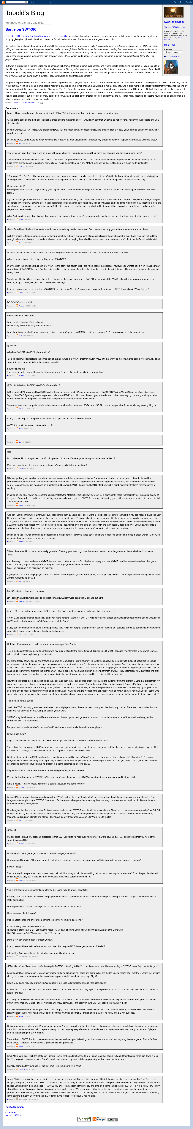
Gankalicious (23, 601)
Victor (21, 429)
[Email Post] (41, 102)
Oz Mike (21, 787)
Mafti (20, 336)
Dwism (21, 219)
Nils (20, 143)
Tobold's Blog (24, 12)
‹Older (17, 1115)
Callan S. (22, 880)
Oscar (21, 468)
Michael (21, 541)
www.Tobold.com (174, 22)
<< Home (10, 1112)
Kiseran (21, 166)
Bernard (21, 375)
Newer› (9, 1115)
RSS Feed (170, 44)
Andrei (21, 820)
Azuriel (21, 1016)
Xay (20, 634)
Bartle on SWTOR (172, 57)
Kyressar (22, 1069)
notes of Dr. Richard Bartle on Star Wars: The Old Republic (38, 36)
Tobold (16, 102)
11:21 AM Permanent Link (30, 102)
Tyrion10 (22, 306)
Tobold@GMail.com (174, 27)
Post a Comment (14, 1107)
